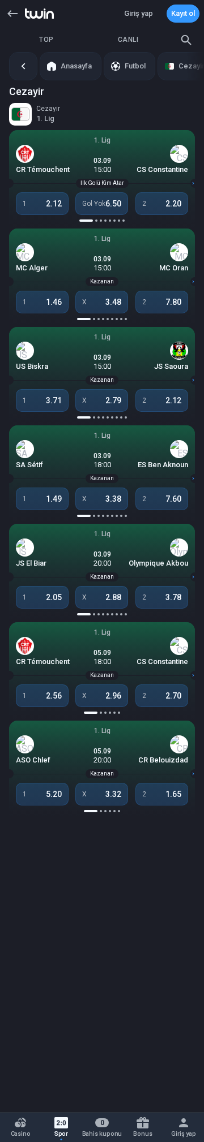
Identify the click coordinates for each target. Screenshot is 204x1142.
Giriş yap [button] (138, 13)
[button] (12, 13)
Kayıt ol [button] (183, 13)
